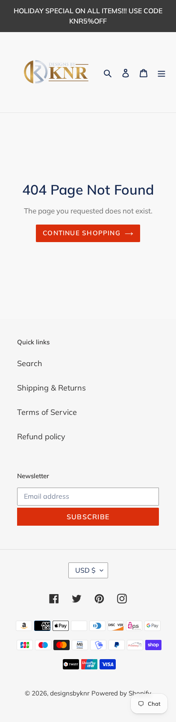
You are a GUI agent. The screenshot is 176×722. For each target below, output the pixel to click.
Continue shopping (81, 233)
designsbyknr (69, 693)
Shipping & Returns (51, 388)
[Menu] (161, 72)
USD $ (85, 570)
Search (29, 363)
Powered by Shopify (121, 693)
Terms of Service (47, 412)
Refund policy (41, 436)
